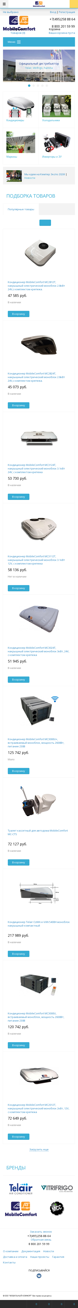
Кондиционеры (15, 120)
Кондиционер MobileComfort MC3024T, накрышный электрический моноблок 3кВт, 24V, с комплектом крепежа (38, 651)
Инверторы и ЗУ (52, 156)
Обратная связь (41, 1239)
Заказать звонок (41, 1231)
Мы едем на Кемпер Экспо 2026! (45, 174)
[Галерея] (57, 223)
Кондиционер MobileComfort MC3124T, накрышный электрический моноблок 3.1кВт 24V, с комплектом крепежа (36, 468)
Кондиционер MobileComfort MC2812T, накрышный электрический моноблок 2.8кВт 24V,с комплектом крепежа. (36, 285)
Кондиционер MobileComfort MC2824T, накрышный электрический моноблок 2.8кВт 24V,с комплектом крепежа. (36, 377)
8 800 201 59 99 (39, 1244)
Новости (29, 178)
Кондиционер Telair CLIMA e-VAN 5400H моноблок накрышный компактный (39, 923)
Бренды (16, 1167)
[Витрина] (45, 223)
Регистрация (67, 12)
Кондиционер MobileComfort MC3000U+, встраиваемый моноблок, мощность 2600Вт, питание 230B (36, 742)
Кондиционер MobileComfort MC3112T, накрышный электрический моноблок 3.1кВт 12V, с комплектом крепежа (36, 559)
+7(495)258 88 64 (62, 19)
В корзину (18, 314)
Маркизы (11, 156)
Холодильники (51, 120)
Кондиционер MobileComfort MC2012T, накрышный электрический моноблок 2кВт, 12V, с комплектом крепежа (38, 1108)
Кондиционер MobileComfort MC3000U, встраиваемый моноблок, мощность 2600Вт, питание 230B (36, 1017)
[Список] (69, 223)
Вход (53, 12)
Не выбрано (11, 12)
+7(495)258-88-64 (39, 1236)
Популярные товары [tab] (21, 209)
